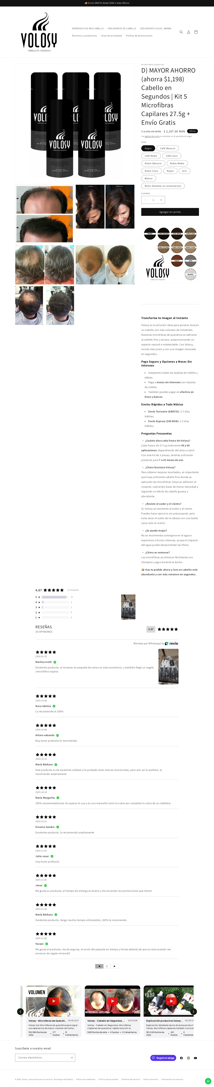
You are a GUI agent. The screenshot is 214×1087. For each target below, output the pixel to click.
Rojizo (170, 170)
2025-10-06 (41, 700)
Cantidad (145, 193)
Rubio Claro (151, 170)
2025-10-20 (41, 792)
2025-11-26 (41, 908)
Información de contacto (172, 1079)
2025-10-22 (41, 821)
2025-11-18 (41, 879)
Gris (184, 170)
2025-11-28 (41, 938)
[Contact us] (208, 1081)
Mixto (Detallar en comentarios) (163, 185)
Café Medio (151, 155)
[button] (181, 32)
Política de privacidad (108, 1079)
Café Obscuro (167, 148)
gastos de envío (152, 136)
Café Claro (172, 155)
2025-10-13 (41, 758)
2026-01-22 (41, 656)
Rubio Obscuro (153, 163)
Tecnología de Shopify (63, 1079)
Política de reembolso (85, 1079)
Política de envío (150, 1079)
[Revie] (171, 643)
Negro (148, 148)
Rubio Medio (177, 163)
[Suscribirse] (71, 1058)
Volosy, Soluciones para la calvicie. (37, 1079)
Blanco (149, 178)
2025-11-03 (41, 850)
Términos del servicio (130, 1079)
